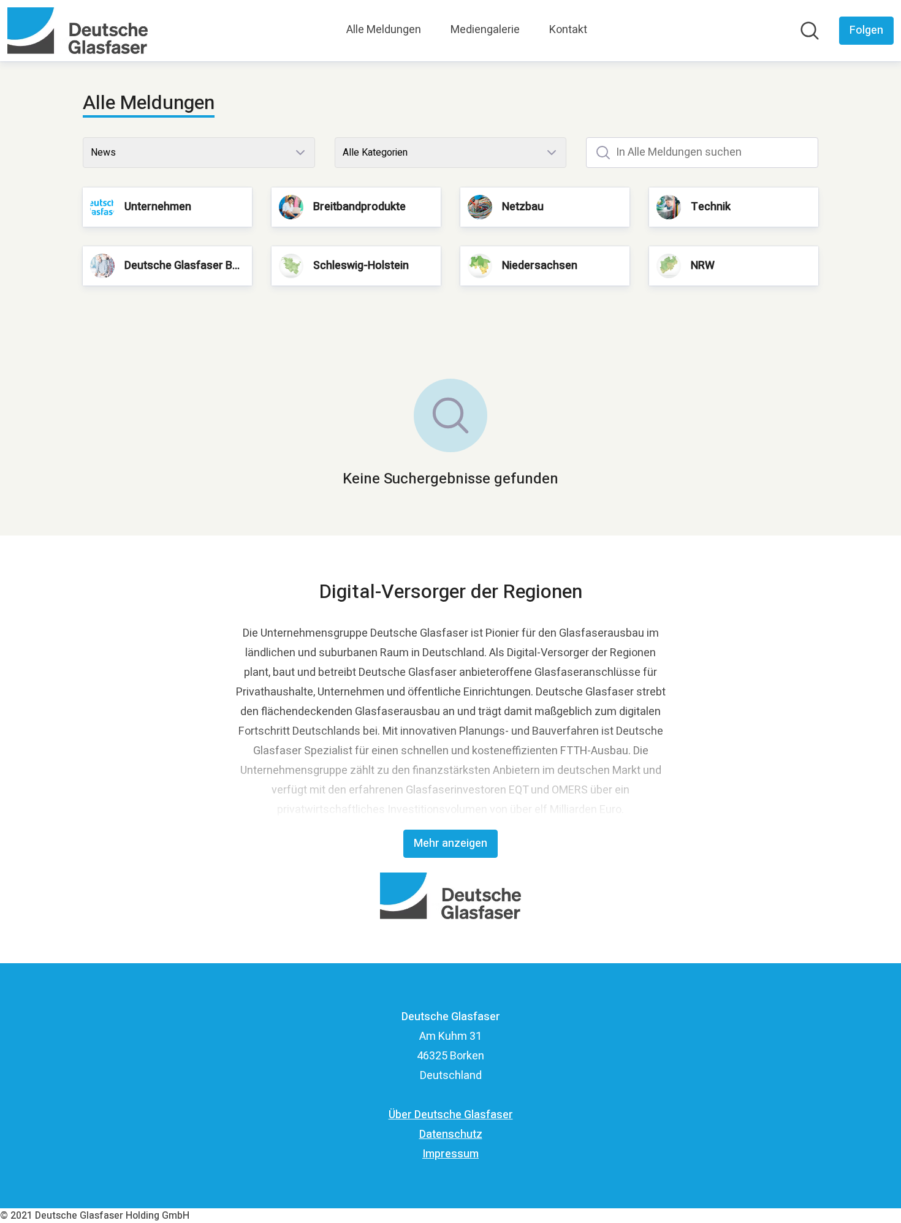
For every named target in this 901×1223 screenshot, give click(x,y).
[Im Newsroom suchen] (809, 30)
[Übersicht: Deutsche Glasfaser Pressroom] (77, 30)
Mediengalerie (485, 29)
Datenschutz (450, 1134)
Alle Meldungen (383, 29)
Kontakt (568, 29)
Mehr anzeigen (450, 843)
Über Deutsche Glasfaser (451, 1115)
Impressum (450, 1154)
